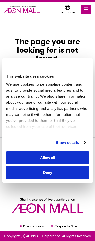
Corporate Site (65, 226)
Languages (67, 12)
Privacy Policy (33, 226)
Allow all (47, 158)
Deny (47, 172)
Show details (67, 142)
